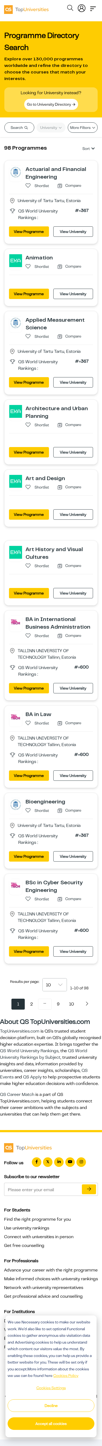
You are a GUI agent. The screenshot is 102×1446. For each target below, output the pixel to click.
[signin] (81, 7)
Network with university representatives (43, 1287)
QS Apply (32, 1077)
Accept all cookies (51, 1423)
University (49, 127)
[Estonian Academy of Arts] (15, 260)
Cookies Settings (51, 1387)
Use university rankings (26, 1228)
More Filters (80, 127)
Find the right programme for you (37, 1219)
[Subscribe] (89, 1189)
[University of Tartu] (15, 172)
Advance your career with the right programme (51, 1270)
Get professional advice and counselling (43, 1296)
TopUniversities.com (19, 1031)
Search (17, 127)
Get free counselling (24, 1245)
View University (73, 231)
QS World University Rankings (29, 1051)
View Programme (29, 231)
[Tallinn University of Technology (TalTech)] (15, 622)
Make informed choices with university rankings (51, 1279)
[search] (70, 8)
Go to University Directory (49, 104)
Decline (51, 1405)
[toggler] (93, 7)
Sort (86, 148)
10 (71, 1004)
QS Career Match (17, 1094)
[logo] (26, 7)
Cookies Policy (65, 1375)
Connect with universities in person (38, 1237)
